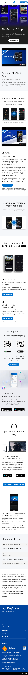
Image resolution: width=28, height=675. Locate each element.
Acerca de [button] (4, 615)
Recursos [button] (4, 640)
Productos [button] (5, 630)
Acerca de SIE (5, 617)
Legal (3, 668)
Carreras (4, 619)
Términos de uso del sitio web (16, 669)
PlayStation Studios (6, 621)
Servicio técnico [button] (6, 637)
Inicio (3, 611)
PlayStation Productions (7, 623)
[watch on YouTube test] (22, 65)
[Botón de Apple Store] (20, 475)
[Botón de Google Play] (7, 351)
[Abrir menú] (2, 2)
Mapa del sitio (23, 669)
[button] (14, 57)
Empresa (4, 625)
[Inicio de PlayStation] (14, 2)
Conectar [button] (4, 643)
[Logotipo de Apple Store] (20, 351)
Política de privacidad (8, 669)
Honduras (7, 666)
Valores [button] (4, 633)
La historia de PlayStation (7, 626)
